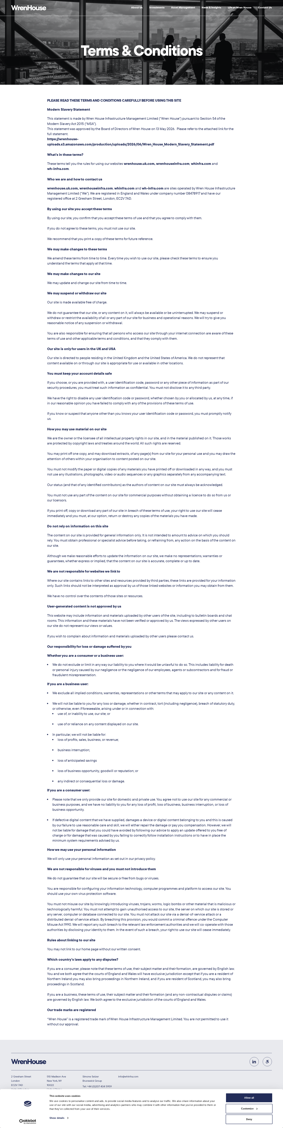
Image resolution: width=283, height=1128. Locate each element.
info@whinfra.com (128, 1076)
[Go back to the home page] (28, 8)
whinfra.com (201, 163)
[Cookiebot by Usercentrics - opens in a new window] (27, 1121)
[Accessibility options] (267, 1061)
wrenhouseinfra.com (172, 163)
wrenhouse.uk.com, (139, 163)
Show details (56, 1118)
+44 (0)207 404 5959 (99, 1086)
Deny (249, 1119)
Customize (247, 1108)
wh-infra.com (58, 168)
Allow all (249, 1097)
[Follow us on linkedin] (254, 1061)
